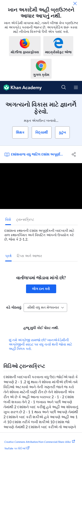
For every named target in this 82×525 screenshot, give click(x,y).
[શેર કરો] (74, 154)
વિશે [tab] (8, 219)
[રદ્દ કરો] (75, 3)
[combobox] (45, 307)
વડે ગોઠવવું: (14, 307)
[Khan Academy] (21, 87)
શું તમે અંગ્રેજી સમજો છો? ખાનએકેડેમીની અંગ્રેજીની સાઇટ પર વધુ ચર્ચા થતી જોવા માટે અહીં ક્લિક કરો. (40, 344)
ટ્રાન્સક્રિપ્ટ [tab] (25, 219)
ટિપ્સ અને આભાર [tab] (29, 256)
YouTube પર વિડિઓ (14, 448)
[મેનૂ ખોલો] (76, 87)
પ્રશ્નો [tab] (8, 256)
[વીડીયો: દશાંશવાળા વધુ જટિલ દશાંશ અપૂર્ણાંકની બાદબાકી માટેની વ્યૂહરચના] (41, 186)
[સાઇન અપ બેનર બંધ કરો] (74, 102)
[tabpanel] (41, 233)
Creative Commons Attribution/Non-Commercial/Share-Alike (37, 442)
